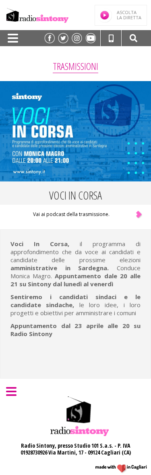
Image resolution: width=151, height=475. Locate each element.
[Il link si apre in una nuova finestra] (49, 38)
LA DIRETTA (129, 14)
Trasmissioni (75, 66)
